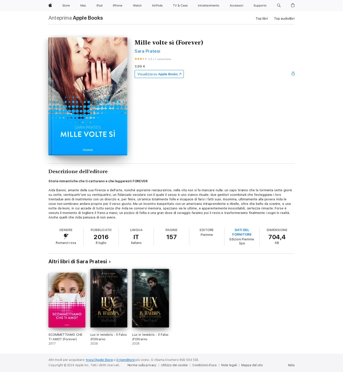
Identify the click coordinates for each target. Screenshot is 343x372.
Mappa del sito (252, 365)
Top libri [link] (262, 18)
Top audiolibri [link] (284, 18)
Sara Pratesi (147, 51)
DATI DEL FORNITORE (241, 232)
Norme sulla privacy (142, 365)
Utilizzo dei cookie (174, 365)
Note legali (229, 365)
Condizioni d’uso (204, 365)
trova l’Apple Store (99, 360)
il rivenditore (125, 360)
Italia (291, 365)
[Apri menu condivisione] (293, 74)
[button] (279, 5)
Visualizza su (157, 74)
